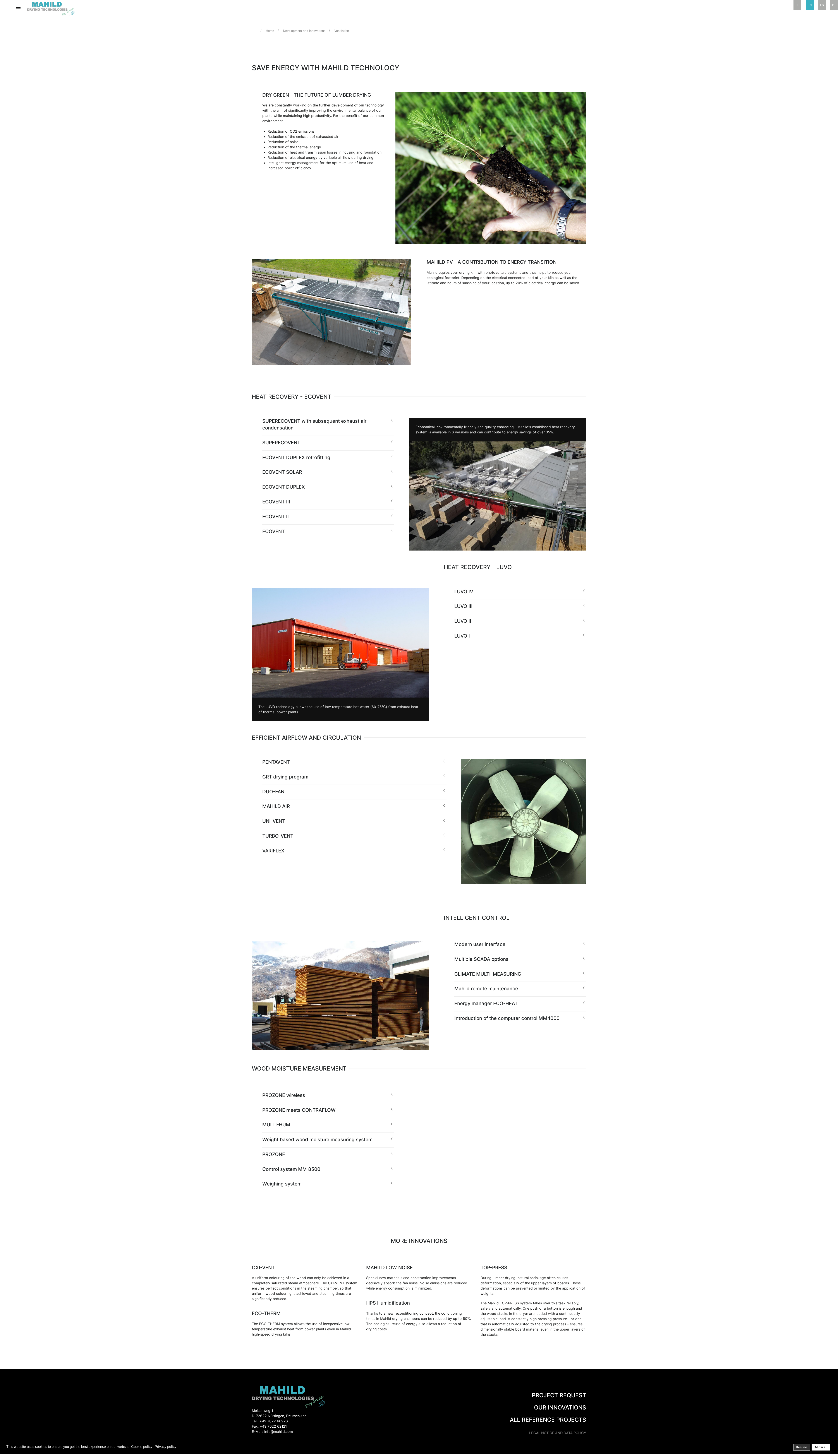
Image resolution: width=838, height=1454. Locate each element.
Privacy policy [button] (165, 1447)
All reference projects (548, 1419)
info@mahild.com (278, 1431)
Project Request (559, 1395)
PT (834, 5)
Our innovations (560, 1407)
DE (797, 5)
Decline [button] (801, 1447)
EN (810, 5)
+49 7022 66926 (273, 1421)
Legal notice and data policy (557, 1433)
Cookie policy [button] (141, 1447)
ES (822, 5)
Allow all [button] (821, 1447)
